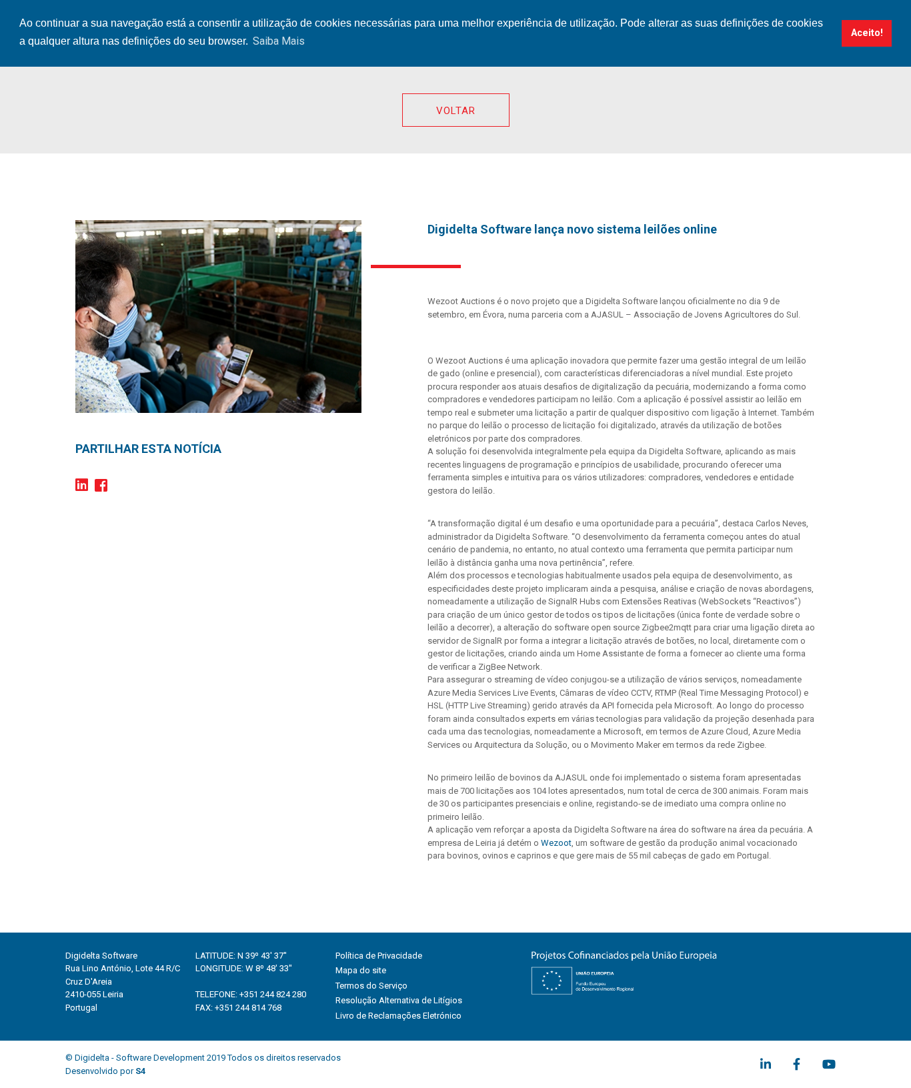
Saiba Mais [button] (279, 41)
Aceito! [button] (867, 33)
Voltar (456, 111)
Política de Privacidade (378, 956)
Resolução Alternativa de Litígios (398, 1000)
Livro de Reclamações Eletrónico (398, 1016)
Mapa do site (360, 970)
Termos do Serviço (371, 986)
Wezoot (556, 843)
